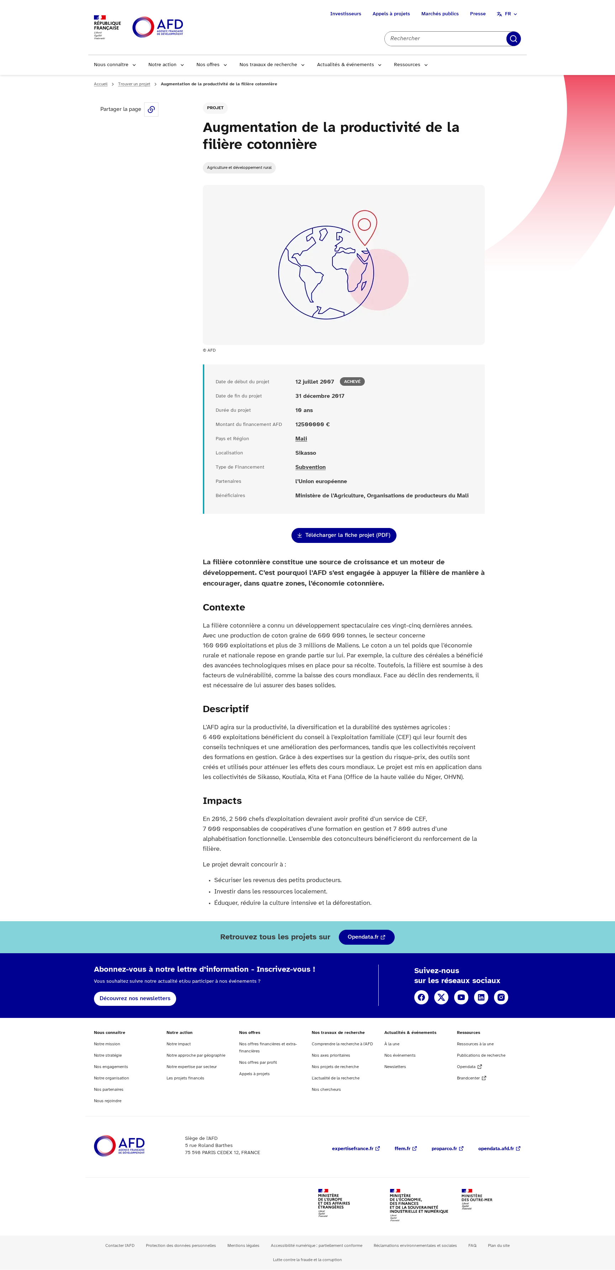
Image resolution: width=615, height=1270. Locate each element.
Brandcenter (468, 1078)
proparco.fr (444, 1149)
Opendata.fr (363, 937)
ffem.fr (402, 1149)
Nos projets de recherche (335, 1066)
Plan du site (499, 1245)
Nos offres (208, 65)
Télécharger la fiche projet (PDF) (347, 535)
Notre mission (107, 1044)
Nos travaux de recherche (268, 65)
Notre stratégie (108, 1055)
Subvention (310, 467)
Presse (478, 14)
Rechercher (513, 39)
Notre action (162, 65)
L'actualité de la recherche (335, 1078)
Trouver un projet (134, 84)
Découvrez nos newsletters (135, 999)
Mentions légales (243, 1245)
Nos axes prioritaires (331, 1055)
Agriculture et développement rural (239, 167)
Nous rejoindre (107, 1101)
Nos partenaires (108, 1089)
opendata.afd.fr (496, 1149)
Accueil (100, 84)
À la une (391, 1044)
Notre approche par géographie (196, 1055)
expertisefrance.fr (352, 1149)
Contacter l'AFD (120, 1245)
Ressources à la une (475, 1044)
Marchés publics (440, 14)
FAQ (472, 1245)
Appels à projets (391, 14)
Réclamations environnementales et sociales (415, 1245)
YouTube (461, 997)
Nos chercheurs (326, 1089)
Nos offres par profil (258, 1062)
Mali (301, 439)
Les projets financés (185, 1078)
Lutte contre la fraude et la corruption (307, 1260)
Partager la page (151, 109)
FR (508, 14)
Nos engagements (111, 1066)
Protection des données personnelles (181, 1245)
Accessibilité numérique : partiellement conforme (316, 1245)
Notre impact (179, 1044)
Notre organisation (111, 1078)
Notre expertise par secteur (192, 1066)
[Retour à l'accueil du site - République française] (173, 27)
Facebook (421, 997)
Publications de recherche (481, 1055)
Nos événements (400, 1055)
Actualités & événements (345, 65)
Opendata (466, 1066)
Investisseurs (345, 14)
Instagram (501, 997)
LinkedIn (481, 997)
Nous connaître (111, 65)
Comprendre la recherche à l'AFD (342, 1044)
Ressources (407, 65)
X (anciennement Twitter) (441, 997)
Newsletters (395, 1066)
